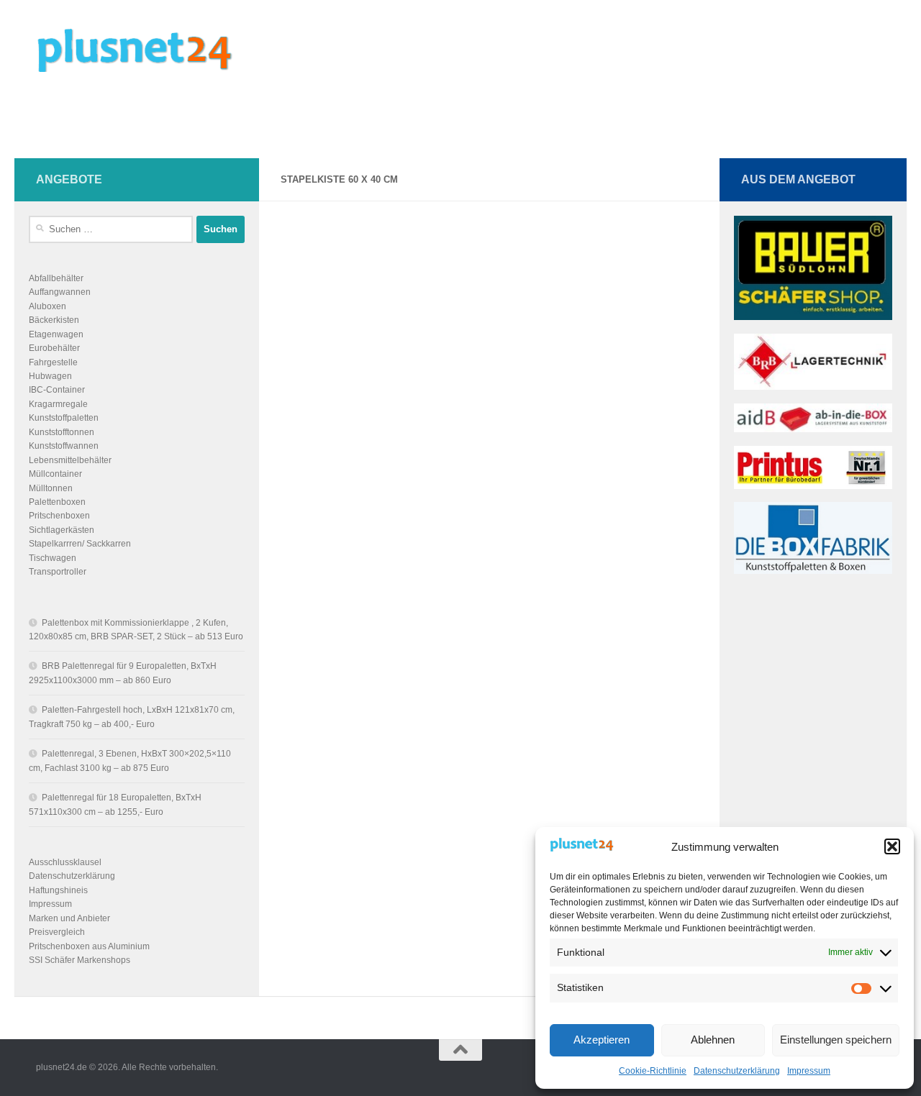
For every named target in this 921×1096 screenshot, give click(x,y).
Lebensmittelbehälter (70, 460)
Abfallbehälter (56, 278)
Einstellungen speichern (835, 1039)
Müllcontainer (55, 474)
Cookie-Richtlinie (652, 1071)
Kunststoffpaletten (64, 418)
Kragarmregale (58, 404)
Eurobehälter (54, 348)
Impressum (808, 1071)
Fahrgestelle (53, 362)
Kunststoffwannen (64, 446)
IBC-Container (57, 390)
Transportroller (57, 572)
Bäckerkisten (54, 320)
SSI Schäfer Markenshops (79, 960)
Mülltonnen (51, 488)
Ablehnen (713, 1039)
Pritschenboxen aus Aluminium (89, 946)
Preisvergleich (57, 932)
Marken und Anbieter (69, 918)
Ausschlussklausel (65, 862)
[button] (892, 846)
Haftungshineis (58, 890)
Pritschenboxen (59, 516)
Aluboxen (47, 306)
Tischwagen (52, 558)
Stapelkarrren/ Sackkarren (80, 544)
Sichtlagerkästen (61, 530)
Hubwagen (50, 376)
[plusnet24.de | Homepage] (147, 50)
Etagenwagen (56, 334)
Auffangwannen (60, 292)
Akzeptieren (601, 1039)
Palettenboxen (57, 502)
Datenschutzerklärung (737, 1071)
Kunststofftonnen (61, 432)
